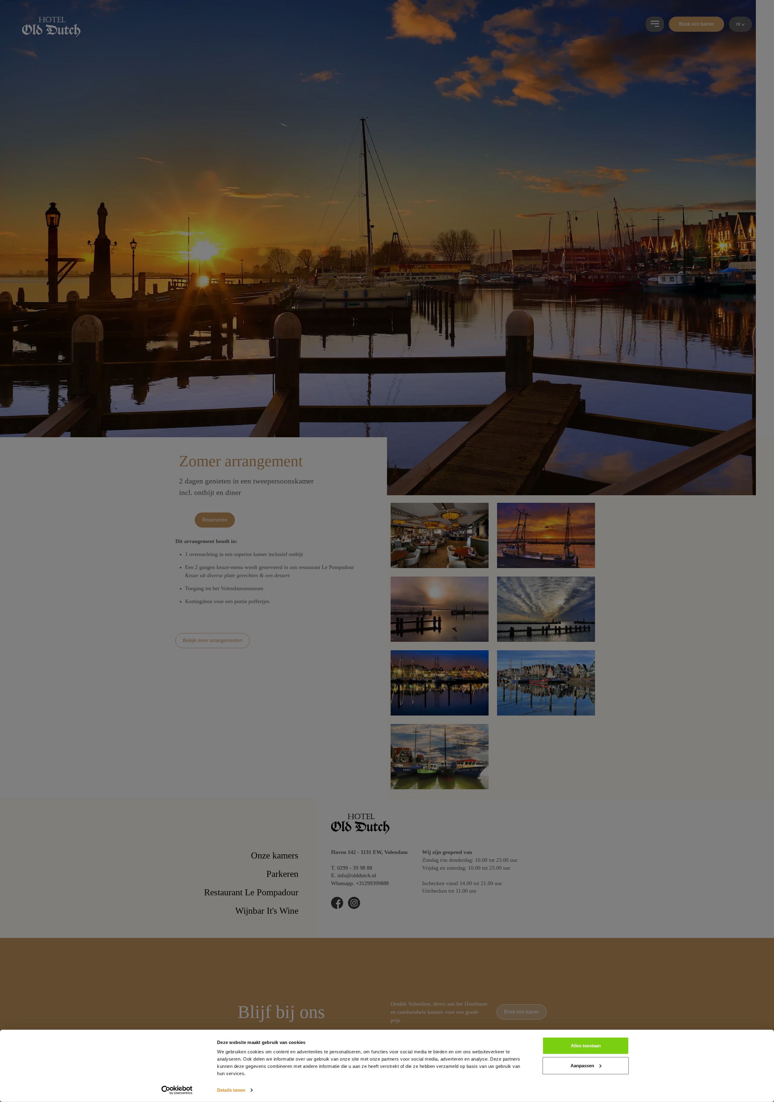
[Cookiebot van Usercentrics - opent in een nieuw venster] (177, 1090)
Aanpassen (582, 1065)
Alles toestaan (586, 1045)
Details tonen (231, 1090)
